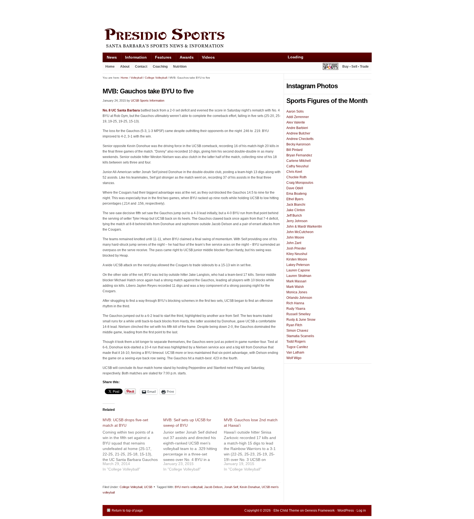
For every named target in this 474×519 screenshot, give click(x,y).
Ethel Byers (294, 199)
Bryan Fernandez (299, 155)
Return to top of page (127, 510)
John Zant (293, 243)
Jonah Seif (231, 487)
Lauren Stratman (298, 276)
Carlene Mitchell (298, 161)
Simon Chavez (297, 330)
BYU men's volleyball (188, 487)
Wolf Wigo (293, 358)
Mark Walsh (295, 287)
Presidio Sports (237, 39)
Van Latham (295, 352)
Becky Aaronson (298, 144)
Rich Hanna (295, 303)
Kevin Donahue (250, 487)
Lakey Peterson (298, 265)
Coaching (160, 66)
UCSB (148, 487)
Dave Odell (294, 188)
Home (110, 66)
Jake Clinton (295, 210)
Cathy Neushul (297, 166)
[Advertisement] (202, 13)
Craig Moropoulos (299, 183)
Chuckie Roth (296, 177)
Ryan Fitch (294, 325)
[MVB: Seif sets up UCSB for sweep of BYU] (193, 446)
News (110, 58)
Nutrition (180, 66)
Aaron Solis (295, 111)
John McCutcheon (300, 232)
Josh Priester (296, 248)
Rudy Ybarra (295, 309)
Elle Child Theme (286, 510)
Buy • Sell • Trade (355, 66)
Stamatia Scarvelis (300, 336)
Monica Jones (296, 292)
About (123, 68)
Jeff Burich (294, 215)
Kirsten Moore (296, 259)
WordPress (345, 510)
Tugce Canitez (297, 347)
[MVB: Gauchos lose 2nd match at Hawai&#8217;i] (254, 446)
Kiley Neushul (296, 254)
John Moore (295, 237)
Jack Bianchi (295, 205)
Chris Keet (294, 172)
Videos (208, 57)
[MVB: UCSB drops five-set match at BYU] (133, 446)
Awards (185, 58)
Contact (141, 66)
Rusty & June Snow (300, 320)
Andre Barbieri (297, 128)
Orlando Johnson (299, 298)
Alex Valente (295, 122)
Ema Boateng (296, 194)
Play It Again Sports (330, 67)
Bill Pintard (294, 150)
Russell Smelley (298, 314)
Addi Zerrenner (297, 117)
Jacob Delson (213, 487)
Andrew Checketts (300, 139)
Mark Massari (296, 281)
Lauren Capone (298, 270)
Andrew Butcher (298, 133)
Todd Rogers (296, 341)
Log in (361, 510)
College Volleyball (131, 487)
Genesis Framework (320, 510)
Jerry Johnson (296, 221)
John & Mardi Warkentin (304, 226)
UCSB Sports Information (147, 100)
